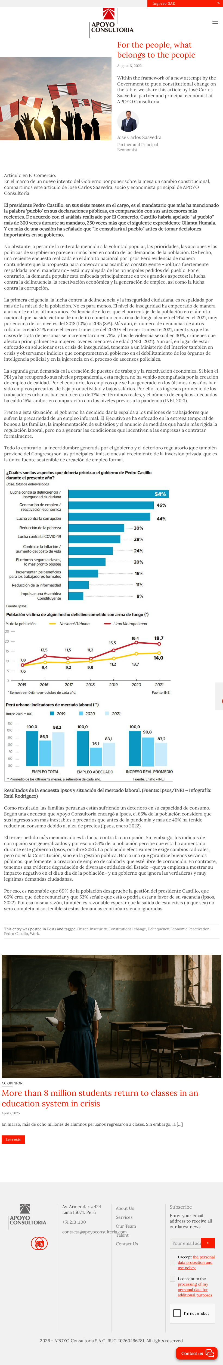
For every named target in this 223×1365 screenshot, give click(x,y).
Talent (122, 1235)
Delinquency (158, 928)
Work (34, 933)
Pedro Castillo (16, 933)
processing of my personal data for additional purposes (195, 1289)
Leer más (13, 1150)
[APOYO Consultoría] (111, 23)
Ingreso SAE (164, 3)
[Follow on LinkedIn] (41, 1243)
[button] (215, 22)
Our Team (126, 1226)
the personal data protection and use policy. (196, 1262)
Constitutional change (127, 928)
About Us (125, 1208)
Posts (51, 928)
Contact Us (127, 1243)
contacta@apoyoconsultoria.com (94, 1231)
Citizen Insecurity (92, 928)
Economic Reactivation (190, 928)
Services (124, 1217)
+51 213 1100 (74, 1222)
